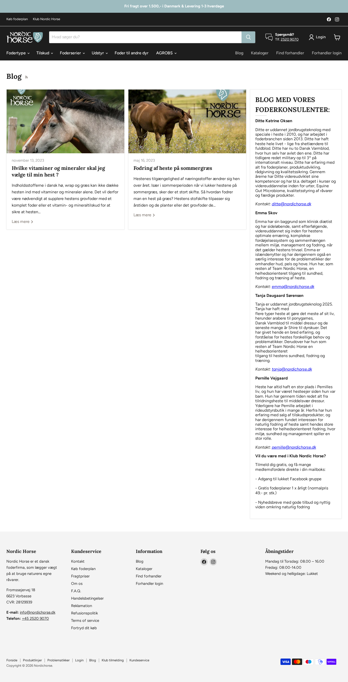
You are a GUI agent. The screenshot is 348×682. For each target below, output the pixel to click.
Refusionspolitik (84, 613)
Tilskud (43, 52)
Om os (77, 583)
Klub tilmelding (113, 660)
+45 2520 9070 (35, 618)
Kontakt (78, 561)
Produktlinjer (32, 660)
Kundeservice (139, 660)
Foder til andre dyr (132, 52)
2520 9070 (290, 39)
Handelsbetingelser (87, 598)
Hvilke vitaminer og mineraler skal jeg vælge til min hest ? (58, 171)
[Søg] (248, 37)
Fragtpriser (80, 576)
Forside (11, 660)
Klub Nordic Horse (46, 19)
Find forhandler (290, 52)
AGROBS (165, 52)
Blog (239, 52)
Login (79, 660)
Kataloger (260, 52)
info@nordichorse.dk (37, 612)
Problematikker (58, 660)
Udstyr (98, 52)
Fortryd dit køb (84, 628)
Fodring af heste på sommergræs (172, 168)
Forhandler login (327, 52)
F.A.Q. (76, 591)
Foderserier (71, 52)
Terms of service (85, 620)
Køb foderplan (17, 19)
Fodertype (16, 52)
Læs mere (21, 221)
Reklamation (81, 605)
